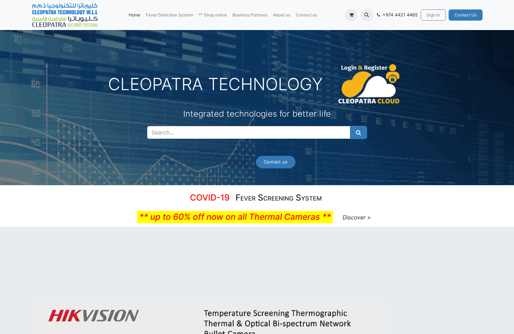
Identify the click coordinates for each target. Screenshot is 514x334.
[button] (366, 15)
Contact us (275, 162)
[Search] (358, 132)
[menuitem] (134, 15)
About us (237, 162)
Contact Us (466, 14)
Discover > (357, 217)
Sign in (433, 14)
